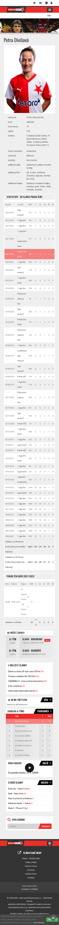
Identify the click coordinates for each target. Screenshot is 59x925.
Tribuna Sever (31, 866)
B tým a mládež (13, 685)
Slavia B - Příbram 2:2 (16, 807)
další (45, 763)
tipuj (47, 640)
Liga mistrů (22, 445)
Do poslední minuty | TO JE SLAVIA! (23, 772)
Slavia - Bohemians (32, 639)
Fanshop (31, 870)
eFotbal (34, 889)
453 (36, 691)
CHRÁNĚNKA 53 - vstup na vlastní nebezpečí (24, 680)
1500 (42, 671)
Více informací (38, 923)
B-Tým (12, 650)
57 (33, 798)
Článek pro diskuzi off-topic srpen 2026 (23, 671)
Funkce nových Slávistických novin (20, 690)
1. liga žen (21, 220)
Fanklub (30, 877)
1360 (45, 681)
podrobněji (43, 711)
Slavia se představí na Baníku (19, 798)
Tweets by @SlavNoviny (17, 704)
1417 (23, 686)
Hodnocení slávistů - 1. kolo (18, 803)
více (46, 700)
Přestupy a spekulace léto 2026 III (20, 676)
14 (29, 788)
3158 (37, 676)
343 (24, 793)
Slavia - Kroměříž (31, 650)
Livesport (25, 889)
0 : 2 (28, 602)
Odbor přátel (31, 862)
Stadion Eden (31, 873)
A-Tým (12, 639)
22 (31, 803)
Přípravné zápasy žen (21, 298)
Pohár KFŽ (21, 376)
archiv (44, 782)
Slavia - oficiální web (31, 858)
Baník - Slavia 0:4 (14, 793)
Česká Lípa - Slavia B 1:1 (17, 788)
